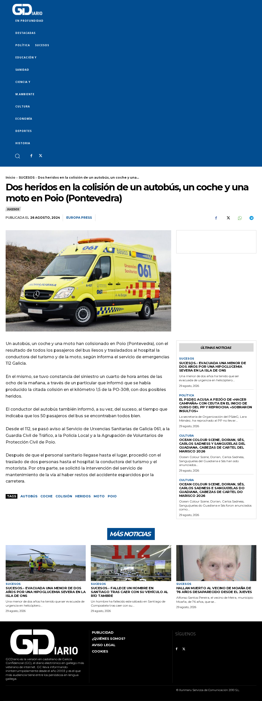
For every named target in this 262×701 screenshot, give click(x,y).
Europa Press (79, 217)
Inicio (10, 177)
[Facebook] (31, 156)
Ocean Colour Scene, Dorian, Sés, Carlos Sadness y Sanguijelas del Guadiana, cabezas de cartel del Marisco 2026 (212, 445)
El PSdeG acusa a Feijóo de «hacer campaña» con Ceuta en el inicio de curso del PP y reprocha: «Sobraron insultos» (215, 405)
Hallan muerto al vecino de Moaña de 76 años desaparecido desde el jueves (214, 590)
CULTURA (186, 435)
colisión (64, 496)
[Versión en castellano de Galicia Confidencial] (27, 9)
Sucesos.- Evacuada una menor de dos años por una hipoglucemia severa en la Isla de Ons (212, 367)
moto (99, 496)
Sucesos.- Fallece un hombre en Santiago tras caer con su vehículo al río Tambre (129, 592)
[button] (17, 156)
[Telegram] (251, 218)
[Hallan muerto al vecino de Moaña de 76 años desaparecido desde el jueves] (216, 563)
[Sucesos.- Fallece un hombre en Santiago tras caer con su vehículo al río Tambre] (131, 563)
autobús (28, 496)
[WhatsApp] (239, 218)
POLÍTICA (186, 395)
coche (46, 496)
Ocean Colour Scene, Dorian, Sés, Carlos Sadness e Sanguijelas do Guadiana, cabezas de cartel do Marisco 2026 (212, 490)
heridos (83, 496)
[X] (40, 156)
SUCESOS (27, 177)
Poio (112, 496)
